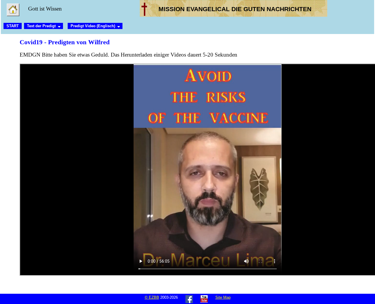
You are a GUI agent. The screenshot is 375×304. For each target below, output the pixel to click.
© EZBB (152, 297)
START (12, 26)
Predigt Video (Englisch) (93, 26)
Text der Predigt (41, 26)
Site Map (223, 297)
